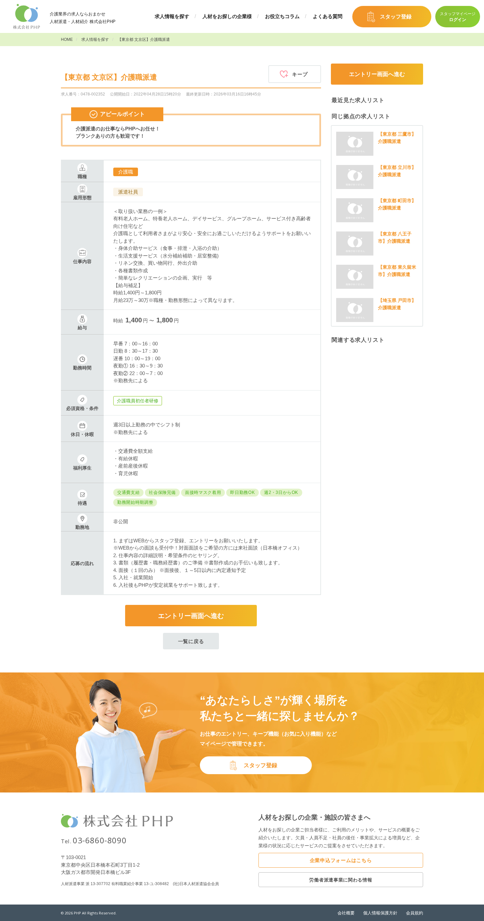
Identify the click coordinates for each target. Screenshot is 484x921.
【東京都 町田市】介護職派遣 (397, 204)
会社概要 (346, 912)
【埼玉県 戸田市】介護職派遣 (397, 304)
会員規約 (414, 912)
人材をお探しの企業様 (227, 16)
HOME (67, 39)
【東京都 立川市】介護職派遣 (397, 171)
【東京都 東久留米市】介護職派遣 (397, 270)
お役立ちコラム (282, 16)
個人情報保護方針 (380, 912)
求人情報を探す (172, 16)
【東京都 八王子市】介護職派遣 (395, 237)
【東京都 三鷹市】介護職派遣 (397, 137)
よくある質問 (327, 16)
